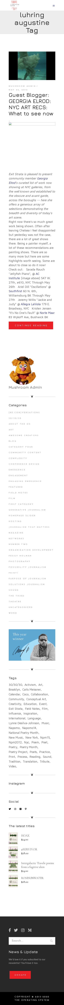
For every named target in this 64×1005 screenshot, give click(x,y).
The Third (17, 596)
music (45, 723)
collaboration (39, 694)
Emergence (17, 470)
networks (17, 539)
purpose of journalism (27, 579)
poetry (13, 747)
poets (33, 752)
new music (16, 737)
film (45, 708)
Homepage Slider (22, 516)
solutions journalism (27, 584)
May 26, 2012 (18, 90)
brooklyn (14, 689)
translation (30, 761)
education (30, 704)
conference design (24, 464)
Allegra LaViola (31, 304)
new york (31, 737)
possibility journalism (27, 567)
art (40, 684)
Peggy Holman (20, 556)
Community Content (25, 453)
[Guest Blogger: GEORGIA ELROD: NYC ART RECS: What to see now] (32, 66)
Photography (20, 561)
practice (44, 752)
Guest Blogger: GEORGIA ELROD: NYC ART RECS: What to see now (31, 104)
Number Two (18, 544)
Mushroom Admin (22, 86)
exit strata (16, 708)
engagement (18, 476)
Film (12, 498)
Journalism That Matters (29, 527)
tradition (14, 761)
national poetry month (23, 732)
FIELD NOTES (18, 493)
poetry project (18, 752)
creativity (15, 704)
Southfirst (15, 291)
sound (47, 756)
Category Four (21, 447)
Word (13, 613)
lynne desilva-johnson (24, 723)
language (34, 718)
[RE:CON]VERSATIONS (24, 413)
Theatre (15, 602)
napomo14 (29, 728)
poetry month (29, 747)
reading (35, 756)
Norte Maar (47, 312)
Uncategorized (21, 607)
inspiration (30, 713)
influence (15, 713)
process (22, 756)
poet (44, 742)
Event (43, 704)
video (12, 766)
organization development (31, 550)
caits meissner (31, 689)
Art (11, 430)
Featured (16, 487)
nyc (26, 742)
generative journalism (27, 510)
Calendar (14, 694)
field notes (32, 708)
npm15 (45, 737)
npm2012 (15, 742)
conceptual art (36, 699)
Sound (14, 590)
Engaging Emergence (25, 481)
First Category (21, 504)
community (16, 699)
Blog (13, 441)
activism (30, 684)
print (12, 756)
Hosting (15, 521)
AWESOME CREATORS (24, 435)
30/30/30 (15, 418)
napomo (14, 728)
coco (25, 694)
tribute (44, 761)
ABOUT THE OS (20, 424)
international (17, 718)
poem (35, 742)
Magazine (16, 533)
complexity (18, 458)
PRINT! (13, 573)
